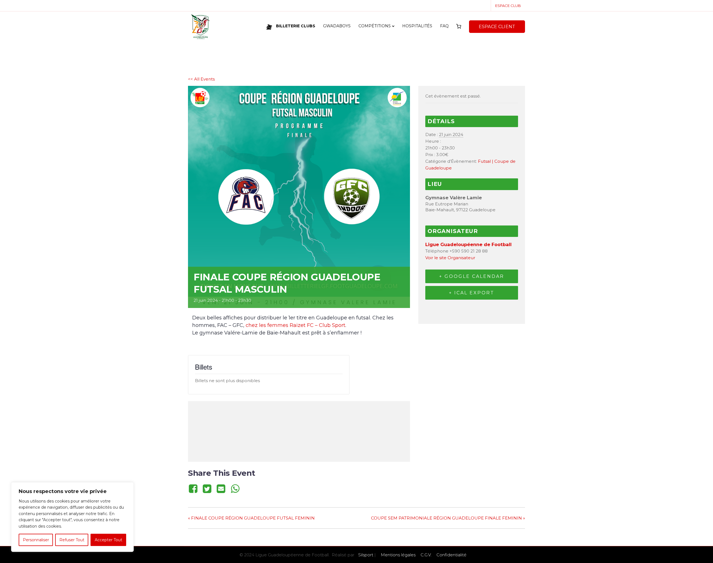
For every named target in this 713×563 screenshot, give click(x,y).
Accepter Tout (108, 539)
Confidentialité (451, 554)
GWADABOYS (337, 25)
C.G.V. (426, 554)
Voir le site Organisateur (450, 257)
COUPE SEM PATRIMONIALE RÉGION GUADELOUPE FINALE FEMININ (448, 518)
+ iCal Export (471, 292)
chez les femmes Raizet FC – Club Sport (295, 325)
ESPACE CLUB (508, 5)
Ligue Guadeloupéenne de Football (468, 244)
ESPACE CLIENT (497, 26)
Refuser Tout (71, 539)
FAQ (444, 25)
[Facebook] (194, 489)
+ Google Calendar (471, 276)
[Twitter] (207, 489)
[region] (72, 517)
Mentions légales (398, 554)
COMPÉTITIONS (374, 25)
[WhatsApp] (235, 489)
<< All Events (201, 79)
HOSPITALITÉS (417, 25)
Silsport (365, 554)
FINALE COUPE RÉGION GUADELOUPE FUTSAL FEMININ (251, 518)
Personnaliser (36, 539)
